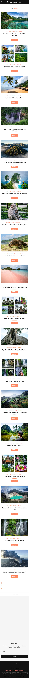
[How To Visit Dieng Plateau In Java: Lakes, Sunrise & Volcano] (14, 399)
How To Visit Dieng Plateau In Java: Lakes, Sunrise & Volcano (14, 413)
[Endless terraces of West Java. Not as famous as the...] (22, 632)
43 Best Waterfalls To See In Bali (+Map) (14, 541)
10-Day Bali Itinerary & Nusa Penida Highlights (14, 67)
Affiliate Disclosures (9, 670)
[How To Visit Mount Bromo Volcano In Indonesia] (14, 149)
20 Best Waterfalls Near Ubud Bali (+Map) (14, 381)
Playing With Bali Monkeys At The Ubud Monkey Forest (14, 225)
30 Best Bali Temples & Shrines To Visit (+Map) (14, 318)
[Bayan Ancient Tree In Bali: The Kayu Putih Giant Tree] (14, 336)
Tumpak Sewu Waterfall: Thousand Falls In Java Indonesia (14, 130)
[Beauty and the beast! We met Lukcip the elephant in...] (7, 617)
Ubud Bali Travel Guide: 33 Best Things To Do (14, 476)
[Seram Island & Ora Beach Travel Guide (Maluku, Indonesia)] (14, 20)
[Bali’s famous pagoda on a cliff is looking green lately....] (22, 617)
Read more (14, 39)
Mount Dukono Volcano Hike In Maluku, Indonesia (14, 572)
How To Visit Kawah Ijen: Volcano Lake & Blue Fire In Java (14, 508)
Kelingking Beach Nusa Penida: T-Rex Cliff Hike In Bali (14, 193)
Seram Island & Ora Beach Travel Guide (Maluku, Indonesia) (14, 34)
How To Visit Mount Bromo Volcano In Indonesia (14, 162)
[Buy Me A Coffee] (16, 663)
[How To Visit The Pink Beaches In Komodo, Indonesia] (14, 274)
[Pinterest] (14, 663)
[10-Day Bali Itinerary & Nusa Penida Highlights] (14, 53)
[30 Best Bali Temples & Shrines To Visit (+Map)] (14, 305)
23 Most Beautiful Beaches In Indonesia (14, 98)
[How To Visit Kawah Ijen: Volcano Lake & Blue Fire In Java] (14, 494)
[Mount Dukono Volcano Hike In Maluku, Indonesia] (14, 558)
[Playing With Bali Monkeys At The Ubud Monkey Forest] (14, 211)
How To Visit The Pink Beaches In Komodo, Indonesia (14, 287)
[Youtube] (12, 663)
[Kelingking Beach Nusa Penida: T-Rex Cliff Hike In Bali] (14, 180)
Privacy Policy (15, 670)
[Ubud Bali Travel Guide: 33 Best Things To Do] (14, 463)
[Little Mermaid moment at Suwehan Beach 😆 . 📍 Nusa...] (22, 603)
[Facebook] (9, 663)
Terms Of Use (21, 670)
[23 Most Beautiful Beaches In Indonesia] (14, 84)
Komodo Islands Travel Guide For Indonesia (14, 256)
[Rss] (19, 663)
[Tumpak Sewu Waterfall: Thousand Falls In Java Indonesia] (14, 116)
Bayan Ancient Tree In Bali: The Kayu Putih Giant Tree (14, 350)
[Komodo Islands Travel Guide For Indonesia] (14, 242)
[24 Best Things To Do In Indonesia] (14, 432)
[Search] (27, 2)
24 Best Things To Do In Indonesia (14, 445)
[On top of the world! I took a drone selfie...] (7, 632)
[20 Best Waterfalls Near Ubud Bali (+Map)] (14, 368)
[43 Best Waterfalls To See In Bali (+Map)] (14, 527)
